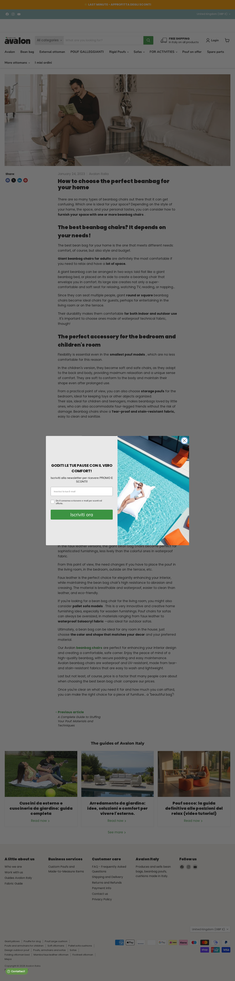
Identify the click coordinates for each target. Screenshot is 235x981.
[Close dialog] (184, 440)
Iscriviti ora (81, 514)
